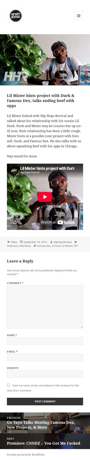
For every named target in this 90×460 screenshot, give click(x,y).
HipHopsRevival (62, 242)
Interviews (25, 246)
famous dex (44, 246)
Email (12, 351)
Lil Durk (56, 246)
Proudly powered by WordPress (25, 454)
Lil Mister (67, 246)
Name (12, 335)
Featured (12, 246)
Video (14, 242)
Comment (15, 283)
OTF (75, 246)
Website (13, 368)
